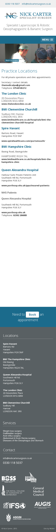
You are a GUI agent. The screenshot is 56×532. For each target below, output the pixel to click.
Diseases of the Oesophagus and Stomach (23, 440)
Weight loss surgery (12, 431)
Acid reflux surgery (12, 436)
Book (32, 315)
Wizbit (52, 528)
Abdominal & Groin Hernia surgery (19, 438)
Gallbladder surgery (12, 433)
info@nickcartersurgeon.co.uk (36, 3)
